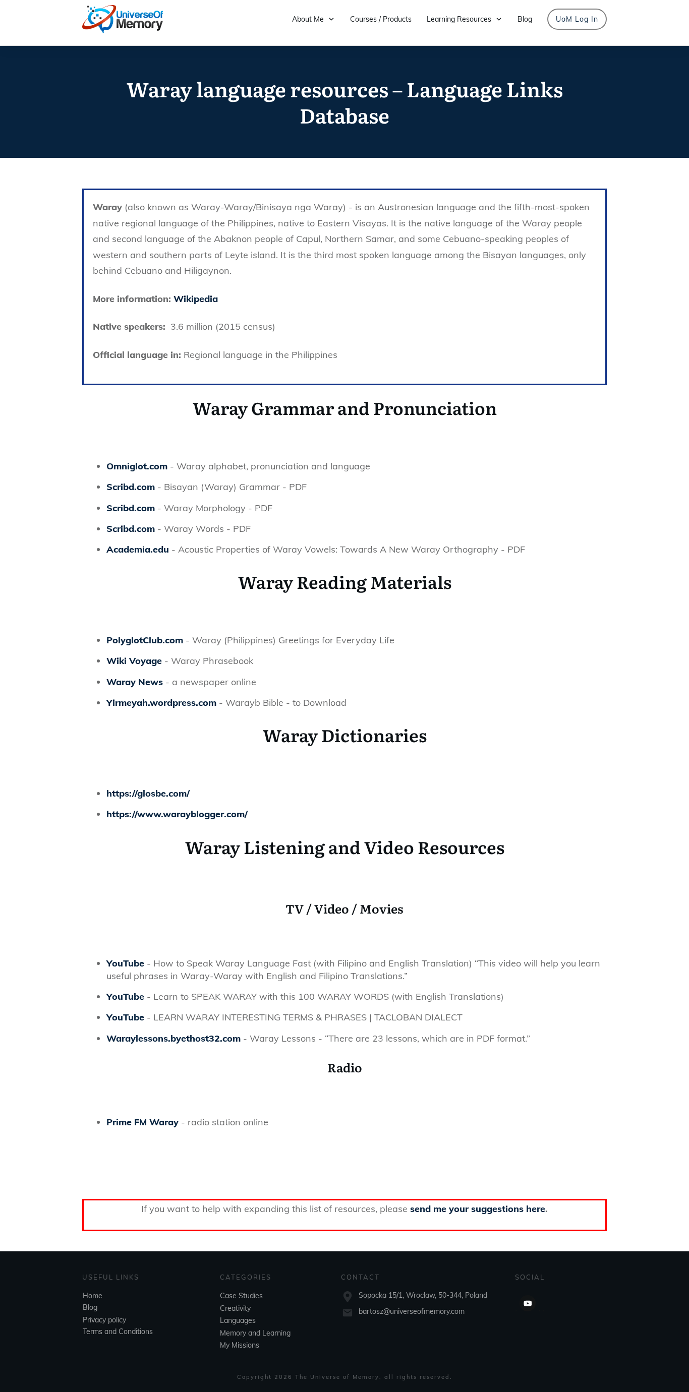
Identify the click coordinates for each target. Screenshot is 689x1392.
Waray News (134, 682)
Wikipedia (196, 299)
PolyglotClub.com (144, 640)
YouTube (125, 963)
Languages (238, 1320)
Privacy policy (104, 1319)
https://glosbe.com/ (148, 793)
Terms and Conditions (118, 1331)
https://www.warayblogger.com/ (177, 814)
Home (92, 1295)
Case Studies (241, 1295)
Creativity (235, 1308)
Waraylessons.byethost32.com (173, 1038)
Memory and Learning (255, 1333)
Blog (90, 1307)
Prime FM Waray (142, 1122)
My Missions (239, 1345)
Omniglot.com (136, 466)
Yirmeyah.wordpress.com (161, 702)
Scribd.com (130, 487)
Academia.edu (137, 549)
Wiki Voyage (134, 661)
